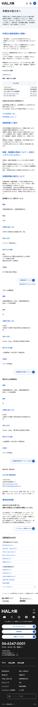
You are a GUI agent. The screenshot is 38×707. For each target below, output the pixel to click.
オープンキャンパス (19, 627)
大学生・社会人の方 (7, 679)
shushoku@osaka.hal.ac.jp (13, 486)
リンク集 (21, 690)
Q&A (20, 682)
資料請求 (19, 632)
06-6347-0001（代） (12, 94)
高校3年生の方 (5, 671)
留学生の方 (5, 675)
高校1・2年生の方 (23, 671)
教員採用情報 (22, 686)
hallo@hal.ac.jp (6, 75)
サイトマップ (5, 686)
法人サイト (5, 682)
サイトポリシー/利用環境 (8, 690)
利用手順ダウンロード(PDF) (27, 284)
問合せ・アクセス (19, 637)
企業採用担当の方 (23, 679)
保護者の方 (22, 675)
